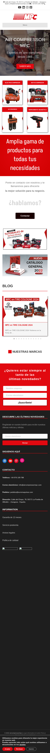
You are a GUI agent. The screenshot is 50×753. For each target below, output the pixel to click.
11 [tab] (38, 339)
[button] (25, 66)
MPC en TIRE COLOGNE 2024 (19, 325)
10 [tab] (36, 339)
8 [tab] (31, 339)
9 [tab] (33, 339)
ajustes (22, 745)
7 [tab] (28, 339)
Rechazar (19, 749)
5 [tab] (24, 339)
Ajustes (31, 749)
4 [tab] (21, 339)
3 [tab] (19, 339)
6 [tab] (26, 339)
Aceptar (7, 749)
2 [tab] (16, 339)
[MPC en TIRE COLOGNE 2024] (25, 309)
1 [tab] (14, 339)
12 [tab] (41, 339)
